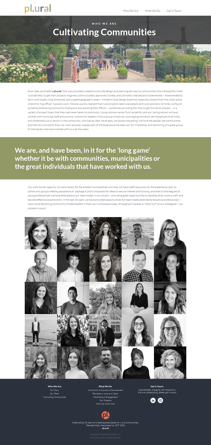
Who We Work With (105, 403)
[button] (132, 9)
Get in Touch (157, 386)
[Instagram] (160, 400)
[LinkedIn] (153, 400)
